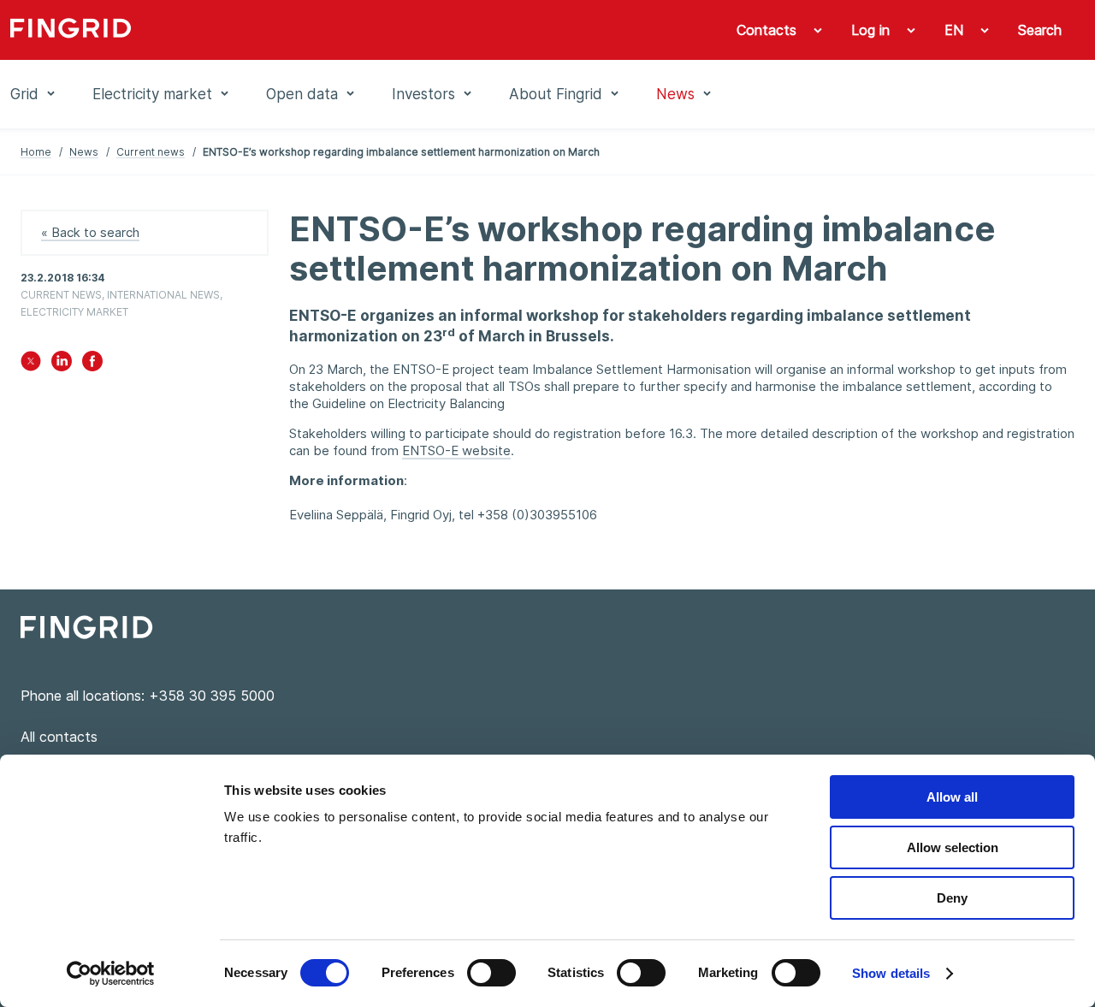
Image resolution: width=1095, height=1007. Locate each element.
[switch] (491, 972)
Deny (952, 898)
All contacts (59, 736)
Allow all (952, 797)
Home (36, 151)
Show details (891, 973)
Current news (150, 151)
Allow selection (952, 847)
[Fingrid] (234, 30)
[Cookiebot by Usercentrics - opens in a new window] (111, 973)
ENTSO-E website (456, 450)
